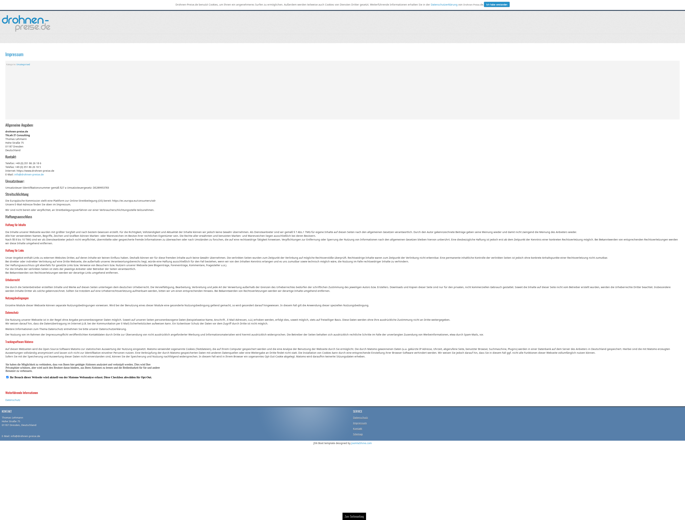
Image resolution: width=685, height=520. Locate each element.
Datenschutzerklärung (444, 4)
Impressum (14, 54)
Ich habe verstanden (496, 4)
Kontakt (357, 428)
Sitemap (358, 434)
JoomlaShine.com (361, 443)
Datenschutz (12, 399)
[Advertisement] (343, 94)
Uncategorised (23, 64)
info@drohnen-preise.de (29, 174)
